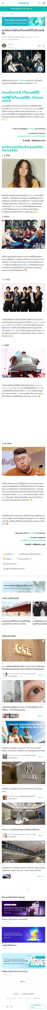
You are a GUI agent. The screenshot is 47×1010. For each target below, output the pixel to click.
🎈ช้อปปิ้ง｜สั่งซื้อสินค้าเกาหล (33, 140)
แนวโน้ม (12, 14)
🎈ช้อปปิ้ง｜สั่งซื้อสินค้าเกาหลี (34, 544)
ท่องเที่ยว (4, 14)
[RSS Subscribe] (11, 1006)
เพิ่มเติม (22, 981)
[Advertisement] (23, 417)
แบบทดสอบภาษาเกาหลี (36, 1006)
